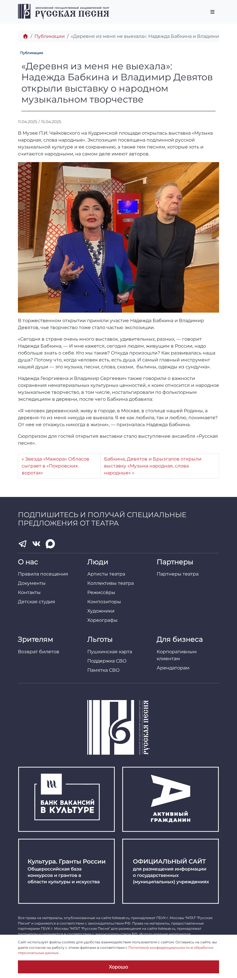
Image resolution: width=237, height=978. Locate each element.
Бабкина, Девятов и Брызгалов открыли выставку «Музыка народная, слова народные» (152, 466)
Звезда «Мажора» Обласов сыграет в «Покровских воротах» (55, 466)
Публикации (49, 36)
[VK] (36, 543)
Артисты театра (106, 574)
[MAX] (50, 543)
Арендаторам (173, 668)
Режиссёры (101, 592)
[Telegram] (22, 543)
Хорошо (118, 967)
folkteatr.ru (120, 918)
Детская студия (36, 601)
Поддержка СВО (107, 661)
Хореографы (102, 620)
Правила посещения (43, 574)
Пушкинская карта (109, 651)
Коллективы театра (110, 583)
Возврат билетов (38, 651)
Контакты (29, 592)
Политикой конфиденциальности (159, 947)
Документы (32, 583)
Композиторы (104, 601)
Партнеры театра (178, 574)
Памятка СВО (103, 670)
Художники (100, 611)
